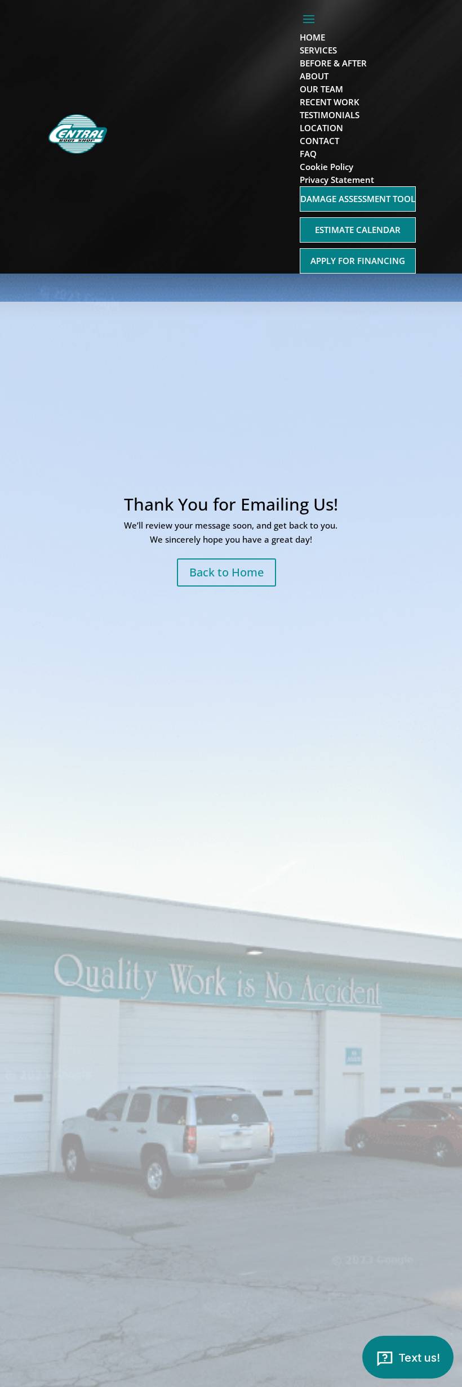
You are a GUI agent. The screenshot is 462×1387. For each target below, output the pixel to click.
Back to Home (226, 572)
